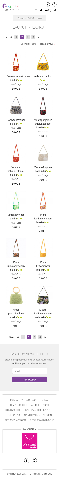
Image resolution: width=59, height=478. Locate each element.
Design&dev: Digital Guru (41, 473)
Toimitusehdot (13, 409)
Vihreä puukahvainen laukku (16, 313)
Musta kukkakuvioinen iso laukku (43, 313)
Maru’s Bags (16, 84)
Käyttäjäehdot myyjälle (39, 409)
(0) (49, 10)
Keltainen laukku (43, 76)
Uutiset (35, 404)
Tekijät (44, 399)
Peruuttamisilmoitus (42, 420)
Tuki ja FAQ (13, 414)
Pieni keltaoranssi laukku (43, 265)
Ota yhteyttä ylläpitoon (37, 414)
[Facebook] (48, 4)
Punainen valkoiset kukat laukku (16, 170)
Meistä (14, 399)
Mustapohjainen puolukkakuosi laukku (43, 123)
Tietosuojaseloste (15, 420)
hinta (34, 43)
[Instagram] (54, 4)
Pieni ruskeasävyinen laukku (16, 265)
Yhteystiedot (29, 399)
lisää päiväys (46, 43)
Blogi (46, 404)
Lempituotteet (18, 404)
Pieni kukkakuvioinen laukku (43, 218)
